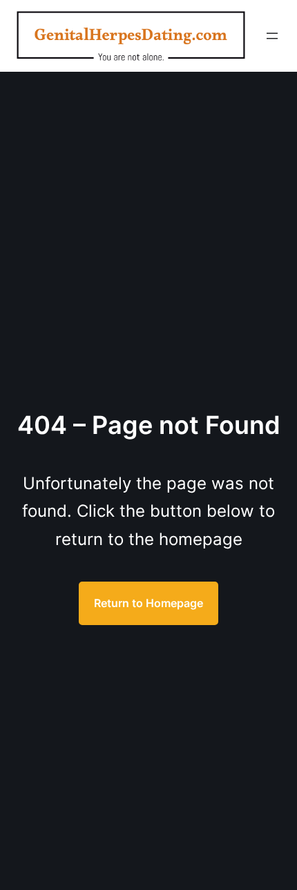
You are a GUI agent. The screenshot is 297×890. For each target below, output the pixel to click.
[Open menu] (272, 36)
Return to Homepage (148, 603)
